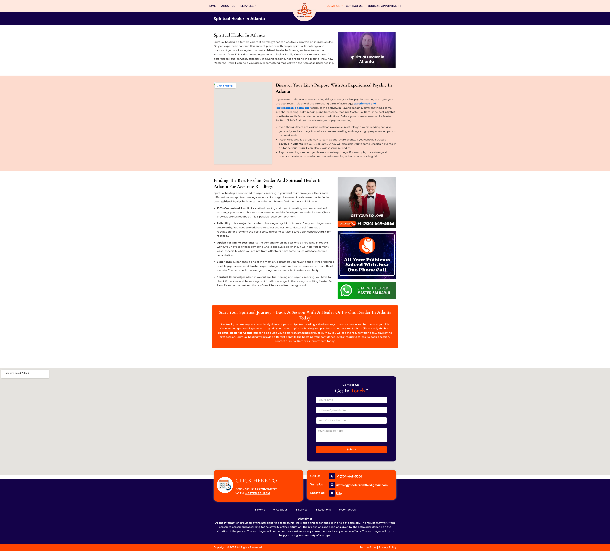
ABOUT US (228, 5)
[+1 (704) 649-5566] (332, 476)
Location (333, 5)
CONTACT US (354, 5)
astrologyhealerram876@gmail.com (362, 485)
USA (339, 493)
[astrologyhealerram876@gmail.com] (332, 485)
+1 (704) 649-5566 (349, 476)
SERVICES (247, 5)
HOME (212, 5)
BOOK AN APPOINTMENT (384, 5)
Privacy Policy (387, 547)
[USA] (332, 493)
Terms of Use (368, 547)
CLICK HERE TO (256, 480)
